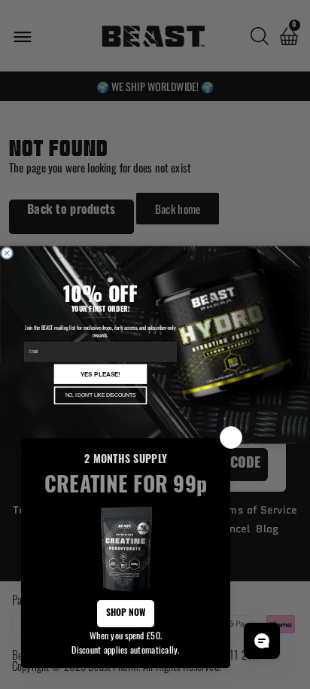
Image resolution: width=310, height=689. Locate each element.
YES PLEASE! (101, 373)
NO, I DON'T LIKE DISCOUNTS (100, 395)
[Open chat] (262, 641)
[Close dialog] (7, 252)
